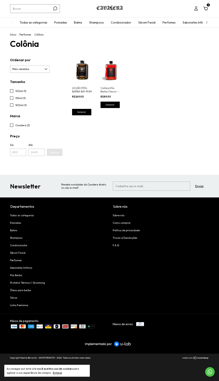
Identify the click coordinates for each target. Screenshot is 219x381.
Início (13, 34)
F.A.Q (116, 245)
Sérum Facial (146, 22)
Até (30, 145)
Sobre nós (118, 215)
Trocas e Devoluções (125, 237)
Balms (78, 22)
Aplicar (54, 152)
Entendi (57, 372)
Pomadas (60, 22)
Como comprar (122, 222)
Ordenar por (20, 60)
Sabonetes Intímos (195, 22)
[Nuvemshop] (195, 358)
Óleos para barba (20, 290)
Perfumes (169, 22)
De (11, 145)
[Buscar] (55, 8)
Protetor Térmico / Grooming (27, 282)
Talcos (13, 297)
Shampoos (96, 22)
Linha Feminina (19, 305)
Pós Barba (16, 275)
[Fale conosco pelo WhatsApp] (210, 372)
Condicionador (121, 22)
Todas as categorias (33, 22)
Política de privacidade (126, 230)
